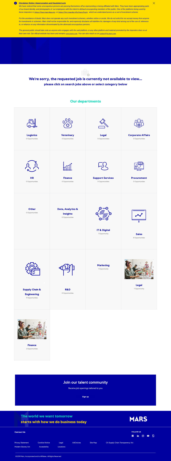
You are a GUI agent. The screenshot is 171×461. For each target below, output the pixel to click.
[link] (20, 432)
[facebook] (132, 435)
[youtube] (148, 435)
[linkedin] (138, 435)
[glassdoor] (153, 435)
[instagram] (143, 435)
